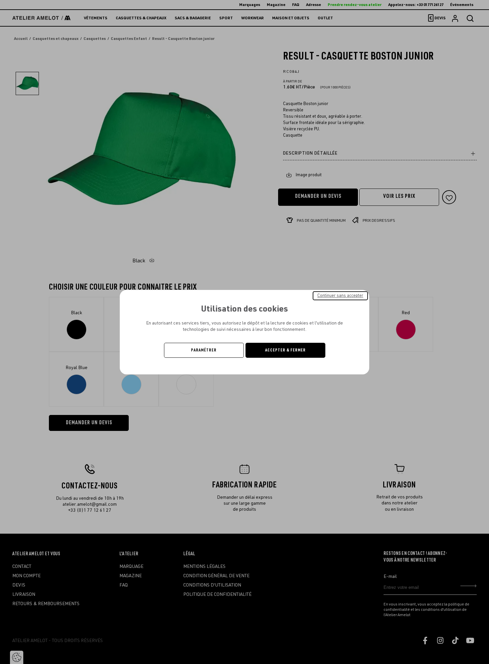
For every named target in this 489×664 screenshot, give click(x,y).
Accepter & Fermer (285, 350)
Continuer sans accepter (340, 295)
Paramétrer (204, 350)
